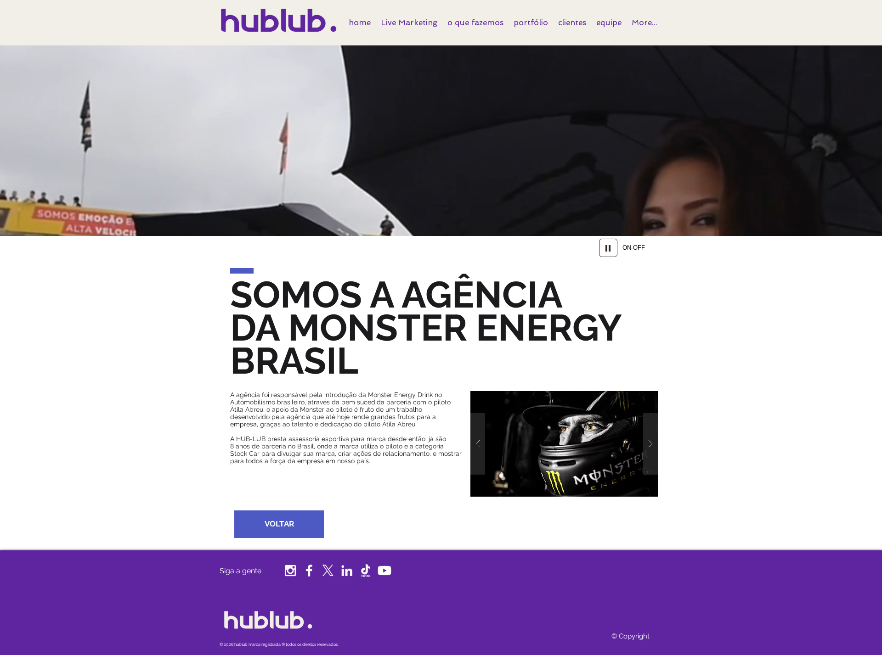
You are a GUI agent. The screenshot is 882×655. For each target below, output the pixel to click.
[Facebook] (309, 570)
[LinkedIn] (347, 570)
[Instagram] (290, 570)
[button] (564, 444)
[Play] (608, 248)
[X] (328, 570)
